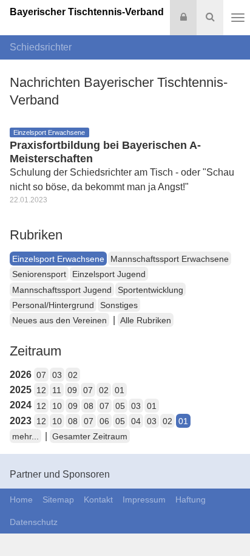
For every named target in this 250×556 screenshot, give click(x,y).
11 (56, 390)
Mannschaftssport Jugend (62, 290)
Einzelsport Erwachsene (58, 259)
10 (57, 406)
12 (41, 390)
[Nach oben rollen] (225, 522)
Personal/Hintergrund (53, 305)
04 (136, 421)
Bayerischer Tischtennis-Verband (87, 12)
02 (73, 375)
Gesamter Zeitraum (89, 436)
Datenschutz (34, 522)
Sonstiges (119, 305)
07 (41, 375)
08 (88, 406)
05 (120, 406)
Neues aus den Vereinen (59, 320)
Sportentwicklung (150, 290)
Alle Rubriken (145, 320)
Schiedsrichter (41, 47)
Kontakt (98, 499)
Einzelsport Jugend (109, 274)
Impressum (144, 499)
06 (104, 421)
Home (21, 499)
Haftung (190, 499)
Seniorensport (39, 274)
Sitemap (58, 499)
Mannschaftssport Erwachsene (169, 259)
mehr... (25, 436)
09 (72, 390)
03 (57, 375)
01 (119, 390)
